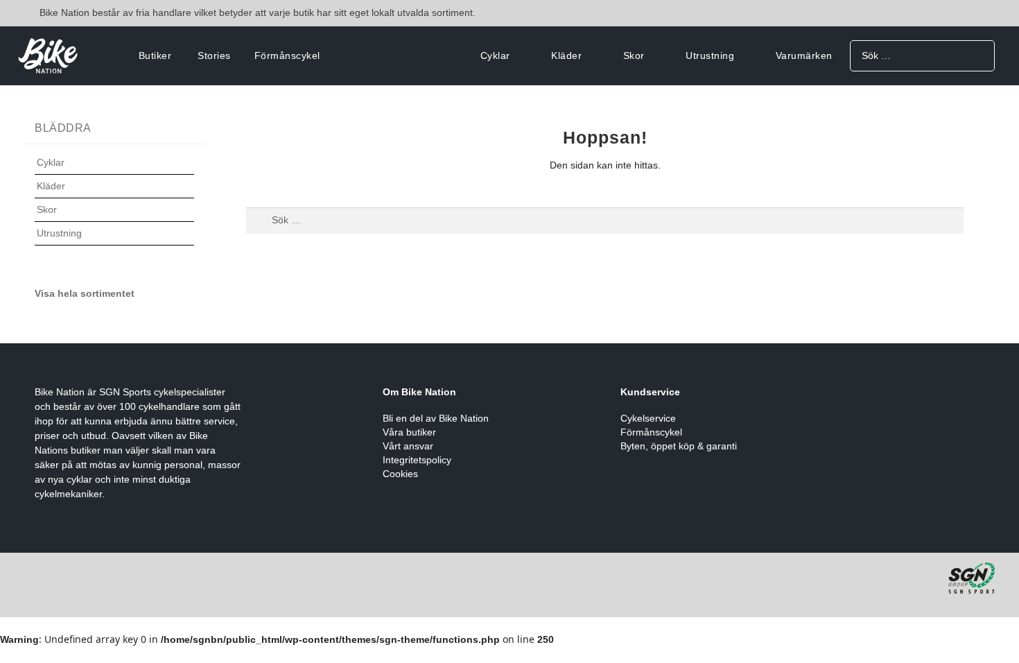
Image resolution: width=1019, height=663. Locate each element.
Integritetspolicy (417, 459)
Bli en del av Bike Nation (436, 418)
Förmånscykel (287, 55)
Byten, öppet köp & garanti (678, 445)
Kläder (566, 55)
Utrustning (710, 55)
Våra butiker (409, 432)
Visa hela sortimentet (84, 293)
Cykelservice (648, 418)
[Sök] (979, 55)
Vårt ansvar (408, 445)
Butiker (155, 55)
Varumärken (804, 55)
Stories (214, 55)
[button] (114, 171)
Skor (634, 55)
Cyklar (495, 55)
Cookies (400, 473)
